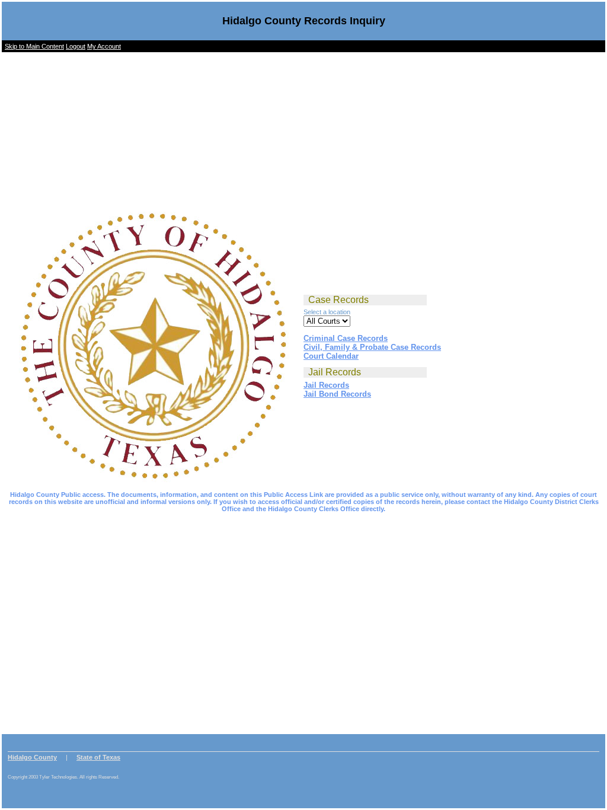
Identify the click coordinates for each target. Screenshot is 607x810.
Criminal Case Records (346, 338)
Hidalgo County (32, 757)
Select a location (327, 311)
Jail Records (326, 385)
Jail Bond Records (337, 394)
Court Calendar (331, 356)
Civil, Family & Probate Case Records (372, 347)
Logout (75, 46)
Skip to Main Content (34, 46)
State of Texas (98, 757)
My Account (104, 46)
